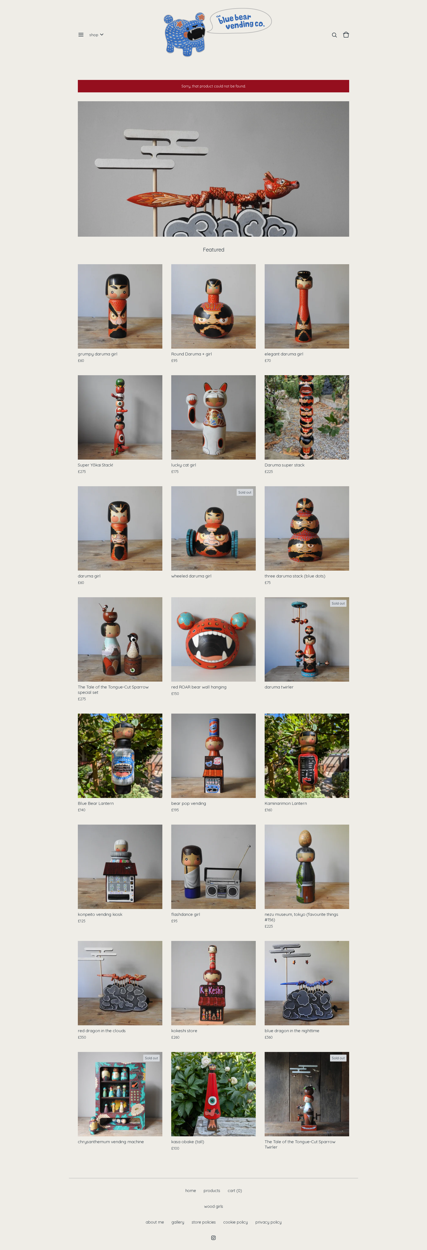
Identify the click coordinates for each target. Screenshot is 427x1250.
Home (190, 1190)
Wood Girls (213, 1206)
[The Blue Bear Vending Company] (213, 34)
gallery (177, 1222)
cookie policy (235, 1222)
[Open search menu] (334, 35)
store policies (204, 1222)
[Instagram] (213, 1237)
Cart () (235, 1190)
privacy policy (268, 1222)
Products (211, 1190)
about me (155, 1222)
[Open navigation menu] (81, 35)
